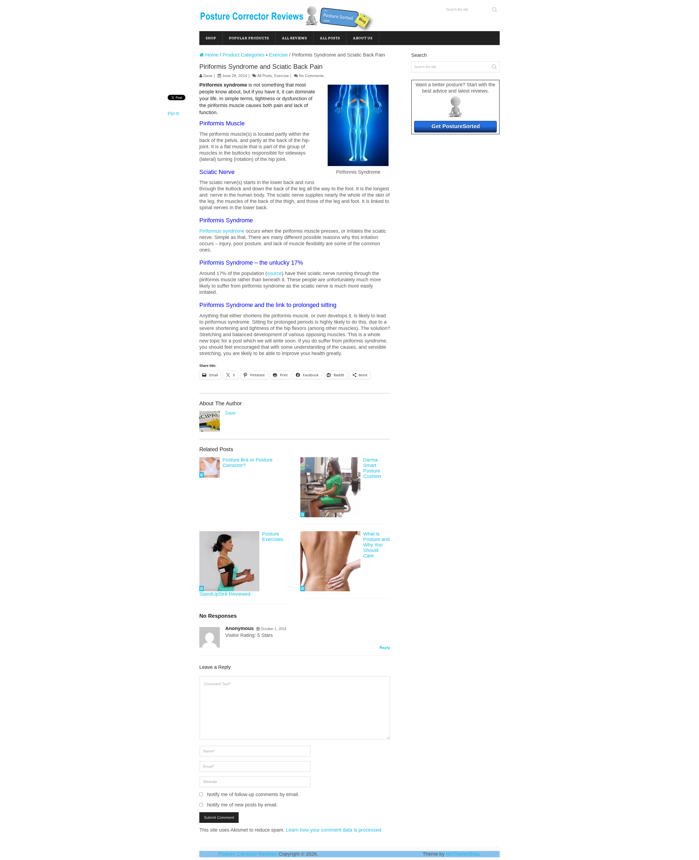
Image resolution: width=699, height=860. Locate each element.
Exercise (278, 55)
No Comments (311, 75)
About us (362, 37)
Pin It (173, 113)
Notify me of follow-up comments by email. (253, 794)
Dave (207, 75)
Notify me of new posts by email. (242, 805)
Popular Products (249, 37)
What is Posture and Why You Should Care (376, 544)
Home (211, 55)
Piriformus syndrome (222, 231)
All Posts (330, 37)
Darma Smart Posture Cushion (372, 468)
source (274, 273)
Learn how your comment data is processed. (334, 830)
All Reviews (294, 37)
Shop (211, 37)
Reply (385, 647)
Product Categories (244, 55)
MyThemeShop (462, 854)
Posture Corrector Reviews (247, 854)
